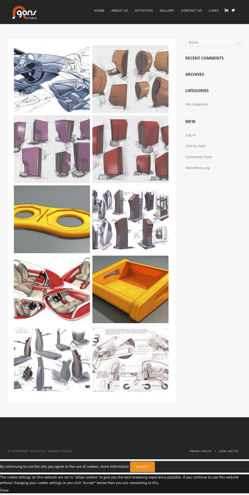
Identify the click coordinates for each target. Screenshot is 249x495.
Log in (191, 135)
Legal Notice (229, 451)
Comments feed (199, 157)
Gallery (167, 10)
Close (4, 490)
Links (214, 10)
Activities (144, 10)
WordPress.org (198, 167)
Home (99, 10)
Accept (142, 467)
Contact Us (191, 10)
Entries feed (195, 146)
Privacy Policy (201, 451)
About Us (119, 10)
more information (114, 466)
